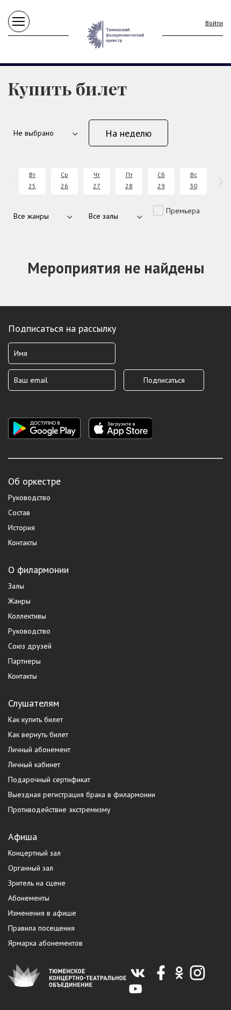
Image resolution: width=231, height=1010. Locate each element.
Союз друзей (30, 646)
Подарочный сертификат (49, 779)
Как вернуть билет (38, 734)
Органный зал (30, 868)
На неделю (128, 133)
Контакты (22, 542)
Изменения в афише (42, 913)
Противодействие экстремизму (59, 809)
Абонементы (28, 898)
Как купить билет (35, 719)
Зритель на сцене (37, 883)
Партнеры (24, 661)
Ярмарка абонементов (45, 943)
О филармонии (38, 569)
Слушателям (33, 703)
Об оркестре (34, 481)
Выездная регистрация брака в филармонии (81, 794)
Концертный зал (34, 853)
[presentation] (12, 181)
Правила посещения (41, 928)
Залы (16, 586)
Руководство (29, 497)
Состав (19, 512)
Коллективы (27, 616)
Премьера (183, 211)
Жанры (19, 601)
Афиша (22, 836)
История (21, 527)
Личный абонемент (39, 749)
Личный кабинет (34, 764)
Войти (214, 23)
